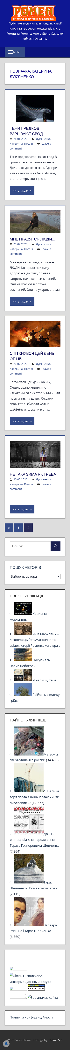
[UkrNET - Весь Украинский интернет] (35, 981)
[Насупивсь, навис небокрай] (23, 660)
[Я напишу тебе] (23, 680)
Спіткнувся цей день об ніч (32, 356)
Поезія (28, 143)
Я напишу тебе (45, 680)
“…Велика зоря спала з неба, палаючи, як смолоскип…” (34, 797)
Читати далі (21, 190)
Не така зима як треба (33, 474)
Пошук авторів (25, 567)
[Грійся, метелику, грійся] (23, 694)
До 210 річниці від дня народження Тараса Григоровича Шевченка (35, 839)
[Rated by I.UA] (18, 969)
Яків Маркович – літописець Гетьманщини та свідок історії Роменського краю (35, 640)
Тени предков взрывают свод (26, 131)
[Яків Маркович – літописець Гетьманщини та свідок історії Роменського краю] (23, 634)
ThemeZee (55, 1040)
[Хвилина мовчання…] (23, 613)
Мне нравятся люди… (32, 239)
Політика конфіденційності (31, 1017)
